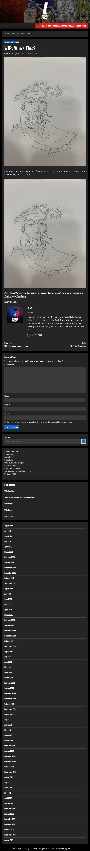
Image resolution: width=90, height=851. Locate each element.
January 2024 (9, 688)
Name (7, 396)
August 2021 (8, 840)
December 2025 (10, 567)
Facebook (21, 296)
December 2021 (9, 819)
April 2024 (8, 672)
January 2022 (9, 813)
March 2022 (8, 803)
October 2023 (9, 704)
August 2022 (9, 777)
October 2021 (9, 829)
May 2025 (7, 604)
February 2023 (9, 745)
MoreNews (60, 848)
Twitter (8, 296)
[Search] (83, 441)
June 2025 (8, 599)
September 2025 (10, 583)
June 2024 (8, 662)
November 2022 (10, 761)
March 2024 (8, 677)
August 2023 (9, 714)
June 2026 (8, 536)
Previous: (16, 344)
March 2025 (8, 614)
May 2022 (7, 793)
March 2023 (8, 740)
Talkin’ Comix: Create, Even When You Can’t (19, 497)
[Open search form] (32, 26)
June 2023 (8, 724)
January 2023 (9, 751)
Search (7, 437)
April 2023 (8, 735)
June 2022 (8, 787)
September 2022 (10, 772)
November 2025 (10, 573)
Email (7, 405)
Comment (9, 365)
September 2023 (10, 709)
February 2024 (9, 683)
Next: (78, 344)
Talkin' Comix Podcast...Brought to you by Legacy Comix (64, 25)
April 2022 (8, 798)
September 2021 (10, 834)
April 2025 (8, 609)
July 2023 (7, 719)
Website (7, 413)
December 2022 (10, 756)
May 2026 (7, 541)
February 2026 (9, 557)
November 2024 (10, 635)
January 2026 (9, 562)
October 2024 (9, 641)
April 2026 (8, 546)
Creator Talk (9, 42)
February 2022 (9, 808)
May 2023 (7, 730)
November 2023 (10, 698)
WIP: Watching (9, 491)
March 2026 (8, 552)
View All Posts (36, 334)
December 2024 (10, 630)
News (17, 42)
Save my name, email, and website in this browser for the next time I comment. (39, 422)
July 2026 (7, 531)
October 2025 (9, 578)
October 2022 (9, 766)
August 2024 (9, 651)
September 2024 (10, 646)
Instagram (78, 293)
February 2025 (9, 620)
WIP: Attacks (9, 516)
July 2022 (7, 782)
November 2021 (9, 824)
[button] (4, 26)
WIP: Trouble (8, 503)
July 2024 (7, 656)
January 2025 (9, 625)
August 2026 (9, 525)
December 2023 (10, 693)
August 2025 (9, 588)
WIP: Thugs (8, 510)
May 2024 (7, 667)
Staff (8, 54)
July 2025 (7, 593)
